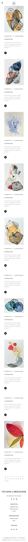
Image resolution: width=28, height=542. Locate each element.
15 (16, 479)
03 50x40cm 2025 (8, 143)
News (14, 520)
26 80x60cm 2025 (8, 39)
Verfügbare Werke (14, 506)
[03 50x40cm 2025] (14, 124)
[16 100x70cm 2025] (14, 354)
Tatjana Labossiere (14, 509)
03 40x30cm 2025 (8, 92)
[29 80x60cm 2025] (14, 231)
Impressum (12, 540)
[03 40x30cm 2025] (14, 72)
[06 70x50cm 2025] (14, 177)
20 (7, 481)
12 (9, 479)
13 (11, 479)
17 (20, 479)
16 (18, 479)
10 (5, 479)
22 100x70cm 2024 (8, 455)
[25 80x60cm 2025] (14, 305)
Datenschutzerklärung (21, 540)
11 (7, 479)
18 (22, 479)
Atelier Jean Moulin (14, 518)
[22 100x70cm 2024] (14, 434)
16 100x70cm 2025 (8, 374)
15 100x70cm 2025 (8, 401)
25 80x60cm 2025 (8, 319)
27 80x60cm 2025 (8, 278)
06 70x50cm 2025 (8, 197)
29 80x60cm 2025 (8, 252)
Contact (14, 511)
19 (5, 481)
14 (14, 479)
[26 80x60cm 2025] (14, 19)
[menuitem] (11, 529)
